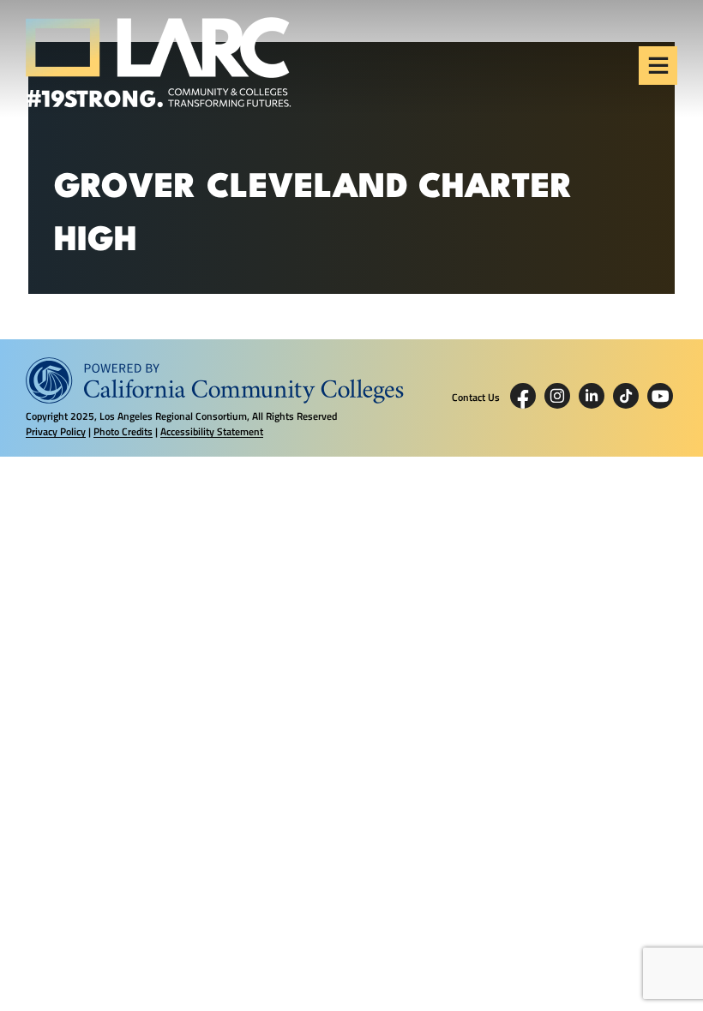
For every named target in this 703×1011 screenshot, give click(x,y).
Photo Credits (123, 431)
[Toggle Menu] (658, 65)
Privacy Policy (56, 431)
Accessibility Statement (211, 431)
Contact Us (476, 397)
